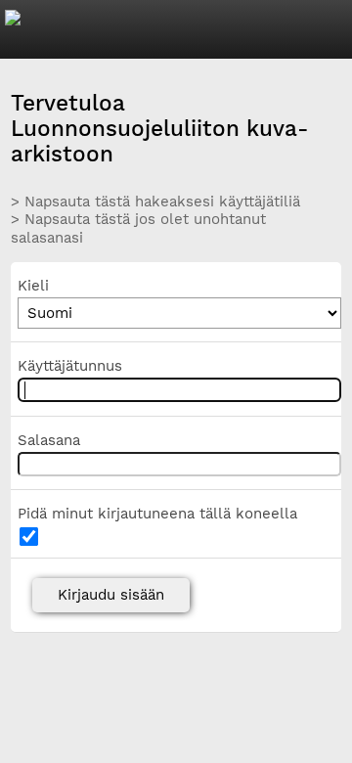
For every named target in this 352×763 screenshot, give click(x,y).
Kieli (33, 285)
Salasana (49, 440)
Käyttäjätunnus (70, 366)
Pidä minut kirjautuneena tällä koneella (157, 513)
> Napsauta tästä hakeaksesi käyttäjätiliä (155, 201)
